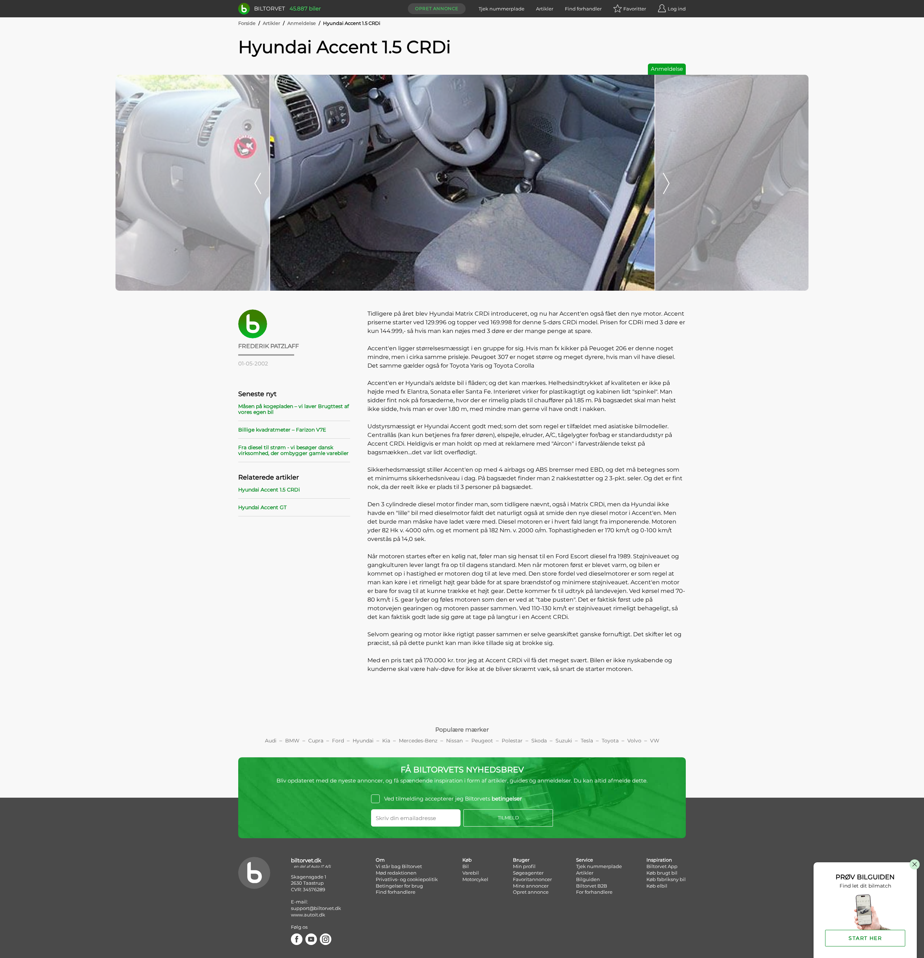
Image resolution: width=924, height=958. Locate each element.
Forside (247, 23)
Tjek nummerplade (501, 9)
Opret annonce (436, 8)
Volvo (634, 740)
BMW (292, 740)
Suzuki (563, 740)
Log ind (677, 9)
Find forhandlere (395, 892)
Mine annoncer (531, 886)
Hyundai (363, 740)
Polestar (512, 740)
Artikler (544, 9)
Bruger (521, 860)
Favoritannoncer (532, 879)
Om (380, 860)
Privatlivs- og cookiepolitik (407, 879)
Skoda (539, 740)
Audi (270, 740)
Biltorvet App (661, 866)
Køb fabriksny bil (666, 879)
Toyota (610, 740)
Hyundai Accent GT (262, 507)
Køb (467, 860)
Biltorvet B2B (591, 886)
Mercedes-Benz (418, 740)
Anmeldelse (301, 23)
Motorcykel (475, 879)
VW (654, 740)
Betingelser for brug (399, 886)
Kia (386, 740)
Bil (465, 866)
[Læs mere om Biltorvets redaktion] (294, 323)
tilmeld (508, 817)
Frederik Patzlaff (268, 346)
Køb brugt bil (661, 873)
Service (584, 860)
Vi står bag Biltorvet (399, 866)
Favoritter (634, 9)
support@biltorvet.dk (316, 908)
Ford (338, 740)
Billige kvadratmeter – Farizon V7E (282, 429)
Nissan (454, 740)
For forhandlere (594, 892)
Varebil (470, 873)
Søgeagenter (528, 873)
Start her (865, 938)
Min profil (524, 866)
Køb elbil (656, 886)
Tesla (587, 740)
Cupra (315, 740)
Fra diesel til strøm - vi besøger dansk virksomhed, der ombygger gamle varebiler (293, 450)
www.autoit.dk (308, 915)
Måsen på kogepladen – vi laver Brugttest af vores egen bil (293, 409)
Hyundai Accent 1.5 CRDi (269, 489)
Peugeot (482, 740)
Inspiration (659, 860)
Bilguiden (588, 879)
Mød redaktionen (396, 873)
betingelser (507, 798)
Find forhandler (583, 9)
